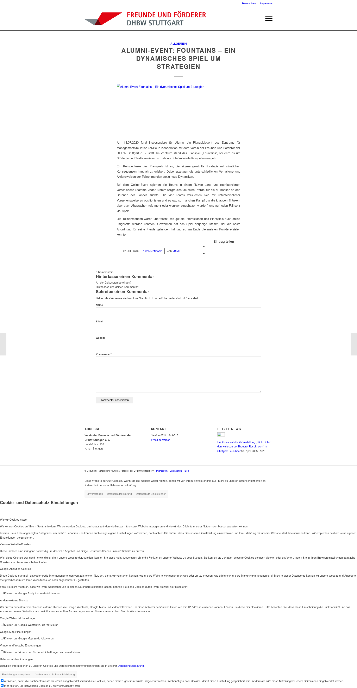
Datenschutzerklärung (119, 493)
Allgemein (178, 43)
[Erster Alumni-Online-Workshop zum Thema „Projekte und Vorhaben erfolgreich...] (3, 344)
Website (100, 338)
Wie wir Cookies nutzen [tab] (14, 519)
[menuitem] (249, 3)
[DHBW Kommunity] (145, 18)
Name (99, 305)
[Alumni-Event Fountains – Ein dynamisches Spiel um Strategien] (178, 109)
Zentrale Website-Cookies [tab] (15, 544)
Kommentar (104, 354)
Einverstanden (95, 493)
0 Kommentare (152, 251)
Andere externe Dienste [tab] (14, 600)
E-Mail (99, 321)
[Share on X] (208, 246)
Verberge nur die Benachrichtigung (55, 674)
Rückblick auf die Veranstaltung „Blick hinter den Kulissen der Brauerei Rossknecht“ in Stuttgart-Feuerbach (243, 446)
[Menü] (268, 18)
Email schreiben (160, 440)
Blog (186, 470)
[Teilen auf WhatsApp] (208, 253)
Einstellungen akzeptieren (16, 674)
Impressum (266, 3)
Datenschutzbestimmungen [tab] (16, 659)
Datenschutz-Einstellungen (151, 493)
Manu (176, 251)
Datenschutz (249, 3)
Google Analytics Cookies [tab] (15, 569)
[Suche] (258, 18)
